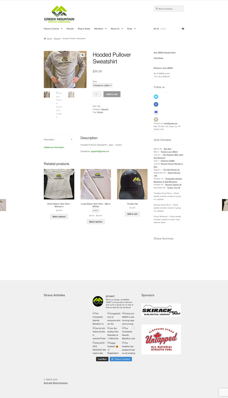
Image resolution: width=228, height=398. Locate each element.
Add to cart (112, 94)
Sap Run (167, 148)
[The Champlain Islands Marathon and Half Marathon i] (128, 333)
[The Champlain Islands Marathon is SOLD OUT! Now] (99, 318)
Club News (158, 58)
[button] (82, 55)
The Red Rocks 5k (171, 169)
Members (98, 28)
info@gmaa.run (171, 123)
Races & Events (51, 28)
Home (49, 38)
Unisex (100, 112)
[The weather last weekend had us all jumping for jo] (128, 348)
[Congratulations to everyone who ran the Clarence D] (114, 318)
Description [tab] (49, 139)
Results (70, 28)
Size (95, 81)
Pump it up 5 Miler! (169, 151)
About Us (115, 28)
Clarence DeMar (168, 160)
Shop (129, 28)
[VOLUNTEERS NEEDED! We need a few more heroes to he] (99, 348)
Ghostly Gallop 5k (173, 184)
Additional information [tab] (54, 147)
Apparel (57, 38)
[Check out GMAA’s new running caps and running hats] (128, 318)
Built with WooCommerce (56, 382)
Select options (59, 216)
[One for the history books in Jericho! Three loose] (99, 333)
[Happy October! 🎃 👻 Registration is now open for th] (114, 348)
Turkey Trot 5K (173, 187)
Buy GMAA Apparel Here (165, 52)
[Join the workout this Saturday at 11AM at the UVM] (114, 333)
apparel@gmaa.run (100, 151)
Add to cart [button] (132, 214)
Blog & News (84, 28)
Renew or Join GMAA (163, 68)
